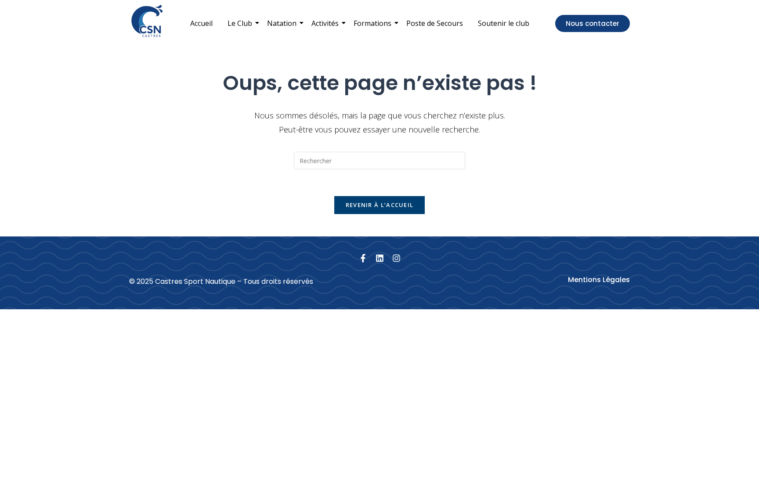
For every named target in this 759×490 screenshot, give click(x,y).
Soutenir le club (503, 23)
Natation (281, 23)
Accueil (201, 23)
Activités (325, 23)
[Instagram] (396, 258)
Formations (372, 23)
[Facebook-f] (363, 258)
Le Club (240, 23)
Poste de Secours (434, 23)
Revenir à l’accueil (380, 205)
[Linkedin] (380, 258)
